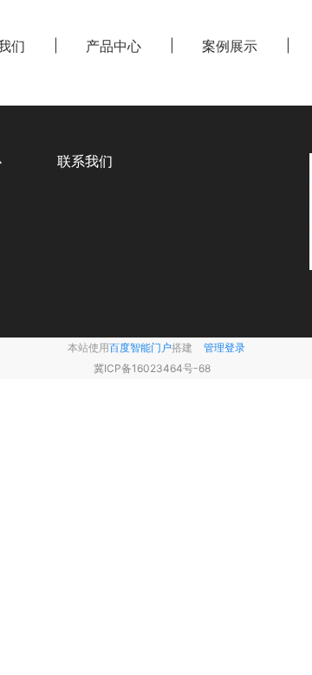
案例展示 (229, 46)
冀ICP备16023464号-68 (152, 368)
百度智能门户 (140, 347)
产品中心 (113, 46)
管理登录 (224, 347)
